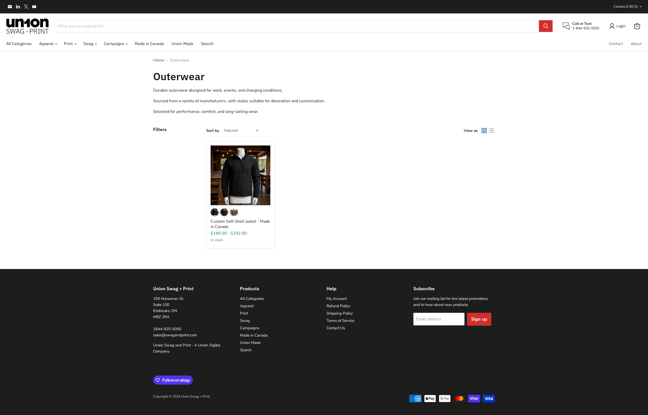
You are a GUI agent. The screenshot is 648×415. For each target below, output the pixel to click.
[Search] (546, 26)
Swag (89, 43)
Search (207, 43)
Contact (616, 43)
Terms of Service (340, 320)
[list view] (491, 130)
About (636, 43)
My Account (337, 298)
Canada (626, 6)
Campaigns (114, 43)
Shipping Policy (340, 313)
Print (69, 43)
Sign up (479, 319)
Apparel (46, 43)
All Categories (19, 43)
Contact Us (336, 327)
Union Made (182, 43)
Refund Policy (338, 305)
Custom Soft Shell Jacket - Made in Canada (240, 224)
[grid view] (484, 130)
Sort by (212, 131)
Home (158, 60)
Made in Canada (149, 43)
